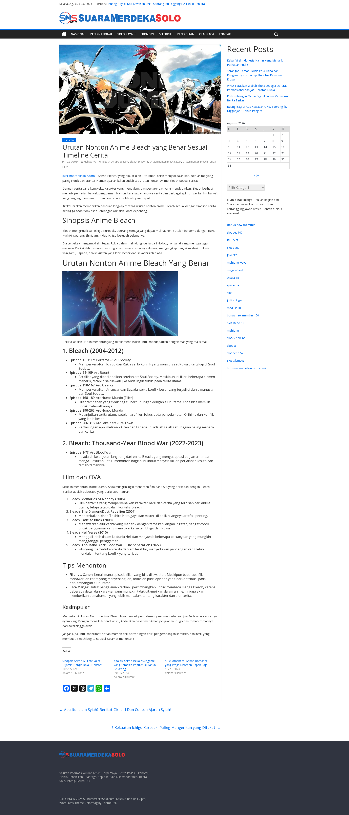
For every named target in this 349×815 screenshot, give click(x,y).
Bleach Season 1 (139, 161)
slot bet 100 (235, 232)
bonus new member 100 (243, 315)
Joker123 (233, 255)
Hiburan (69, 140)
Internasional (101, 34)
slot (229, 293)
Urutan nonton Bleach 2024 (165, 161)
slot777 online (236, 338)
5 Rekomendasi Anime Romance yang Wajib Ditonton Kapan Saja (186, 663)
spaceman (234, 285)
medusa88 (234, 308)
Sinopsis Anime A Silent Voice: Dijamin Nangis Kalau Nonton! (82, 663)
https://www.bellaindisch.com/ (246, 368)
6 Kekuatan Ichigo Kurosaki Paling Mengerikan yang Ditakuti (166, 727)
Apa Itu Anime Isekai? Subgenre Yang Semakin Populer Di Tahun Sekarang (135, 665)
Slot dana (233, 247)
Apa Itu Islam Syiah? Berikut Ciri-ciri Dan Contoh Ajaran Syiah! (115, 709)
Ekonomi (147, 34)
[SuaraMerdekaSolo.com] (63, 34)
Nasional (78, 34)
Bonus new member (241, 225)
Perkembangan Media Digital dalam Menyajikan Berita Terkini (148, 4)
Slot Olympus (235, 360)
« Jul (256, 175)
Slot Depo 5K (235, 323)
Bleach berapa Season (115, 161)
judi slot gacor (236, 300)
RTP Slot (232, 240)
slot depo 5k (235, 353)
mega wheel (235, 270)
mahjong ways (236, 262)
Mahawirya (90, 161)
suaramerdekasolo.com (78, 176)
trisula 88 (233, 278)
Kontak (225, 34)
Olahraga (206, 34)
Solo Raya (125, 34)
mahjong (233, 330)
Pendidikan (185, 34)
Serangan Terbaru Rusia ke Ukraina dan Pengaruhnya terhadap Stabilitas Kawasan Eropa (254, 75)
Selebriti (165, 34)
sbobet (231, 345)
